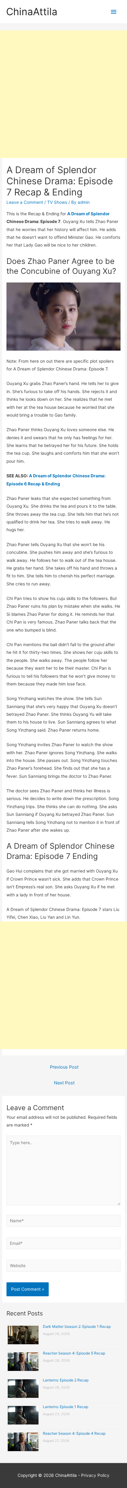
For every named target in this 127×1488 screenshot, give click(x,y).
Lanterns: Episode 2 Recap (65, 1380)
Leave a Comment (24, 202)
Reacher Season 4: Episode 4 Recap (74, 1433)
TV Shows (57, 202)
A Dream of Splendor (88, 213)
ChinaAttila (31, 12)
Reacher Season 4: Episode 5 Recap (74, 1353)
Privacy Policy (95, 1475)
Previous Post (64, 1067)
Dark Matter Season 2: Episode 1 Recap (77, 1326)
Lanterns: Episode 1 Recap (65, 1406)
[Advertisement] (63, 94)
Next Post (64, 1083)
